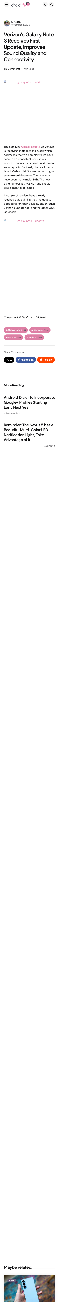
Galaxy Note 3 (17, 330)
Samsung (41, 330)
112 (12, 68)
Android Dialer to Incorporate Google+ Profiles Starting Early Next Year (29, 402)
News (11, 1280)
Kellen (17, 21)
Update (14, 337)
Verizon (35, 337)
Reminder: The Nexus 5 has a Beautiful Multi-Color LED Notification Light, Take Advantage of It (28, 432)
